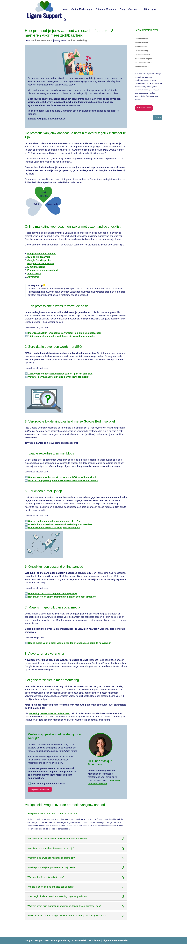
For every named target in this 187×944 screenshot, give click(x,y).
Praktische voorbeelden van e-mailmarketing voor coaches (60, 524)
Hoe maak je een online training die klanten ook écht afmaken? (62, 596)
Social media (34, 273)
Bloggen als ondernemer (40, 263)
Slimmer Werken (105, 9)
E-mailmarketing (36, 267)
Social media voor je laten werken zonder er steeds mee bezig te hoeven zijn (69, 643)
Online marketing (77, 40)
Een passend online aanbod (42, 270)
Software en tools (141, 67)
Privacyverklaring (61, 940)
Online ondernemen (142, 55)
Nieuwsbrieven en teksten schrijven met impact (54, 527)
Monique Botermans (42, 40)
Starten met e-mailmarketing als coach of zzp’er (54, 521)
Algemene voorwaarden (115, 940)
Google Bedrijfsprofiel (39, 260)
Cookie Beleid (80, 940)
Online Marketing (80, 9)
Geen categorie (141, 47)
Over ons (133, 9)
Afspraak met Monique (39, 789)
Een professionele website (41, 253)
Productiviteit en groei (143, 59)
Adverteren (33, 277)
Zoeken (158, 117)
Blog (122, 9)
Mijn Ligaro (150, 9)
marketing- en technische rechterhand (49, 713)
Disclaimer (95, 940)
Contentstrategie (141, 38)
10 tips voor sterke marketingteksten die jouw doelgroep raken (62, 336)
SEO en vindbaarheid (38, 257)
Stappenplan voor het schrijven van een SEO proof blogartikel (62, 477)
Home (65, 9)
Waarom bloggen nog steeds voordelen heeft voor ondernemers (63, 480)
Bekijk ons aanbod (144, 108)
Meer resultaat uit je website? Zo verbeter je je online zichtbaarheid (64, 333)
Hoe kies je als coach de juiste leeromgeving (52, 593)
